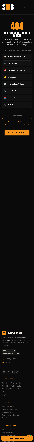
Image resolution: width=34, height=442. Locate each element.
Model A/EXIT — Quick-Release (17, 122)
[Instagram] (17, 372)
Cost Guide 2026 (8, 418)
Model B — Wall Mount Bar (12, 386)
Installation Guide (8, 412)
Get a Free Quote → (17, 132)
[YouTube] (4, 372)
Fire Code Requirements (10, 415)
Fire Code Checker (9, 435)
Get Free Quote (17, 438)
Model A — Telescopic (9, 119)
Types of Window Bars (10, 409)
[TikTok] (8, 372)
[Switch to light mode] (24, 7)
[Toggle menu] (30, 7)
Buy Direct (6, 395)
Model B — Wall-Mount (25, 119)
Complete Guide (8, 406)
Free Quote (27, 125)
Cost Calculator (7, 429)
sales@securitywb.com (13, 363)
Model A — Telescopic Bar (11, 383)
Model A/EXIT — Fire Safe (11, 389)
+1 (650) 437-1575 (11, 359)
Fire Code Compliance (9, 125)
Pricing (20, 125)
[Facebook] (13, 372)
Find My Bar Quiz (8, 432)
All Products (6, 392)
